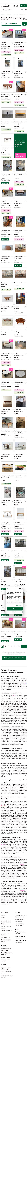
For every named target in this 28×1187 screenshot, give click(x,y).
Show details (18, 605)
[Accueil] (6, 6)
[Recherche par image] (22, 10)
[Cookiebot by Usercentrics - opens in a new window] (18, 588)
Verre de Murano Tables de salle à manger (5, 959)
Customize (14, 611)
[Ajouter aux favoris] (12, 43)
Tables (15, 15)
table (25, 683)
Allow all (14, 608)
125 (19, 646)
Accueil (3, 15)
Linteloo (22, 890)
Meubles (9, 15)
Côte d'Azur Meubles (6, 930)
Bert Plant (4, 806)
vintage (14, 695)
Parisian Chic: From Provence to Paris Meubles (6, 921)
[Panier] (14, 6)
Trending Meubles (5, 937)
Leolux (3, 844)
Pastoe (22, 864)
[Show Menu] (26, 10)
